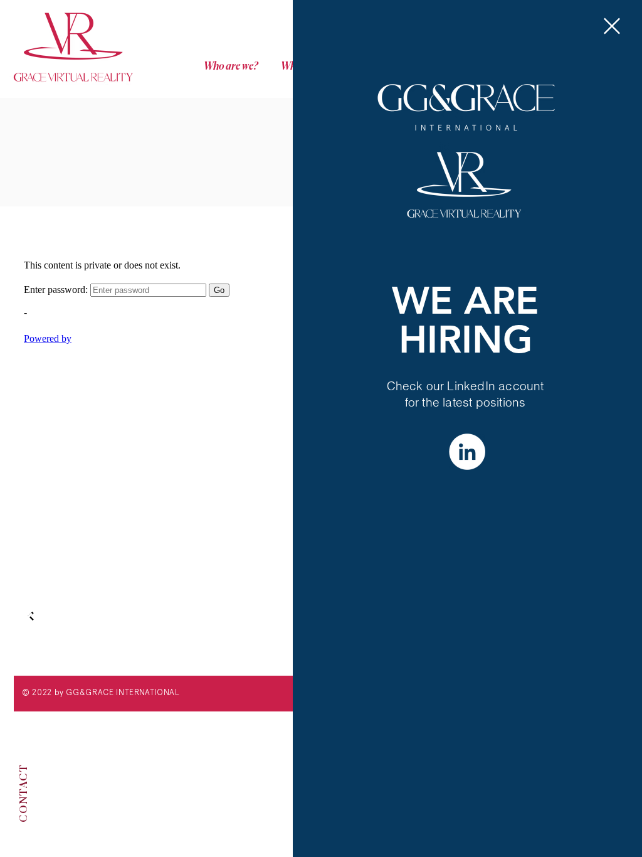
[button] (612, 26)
